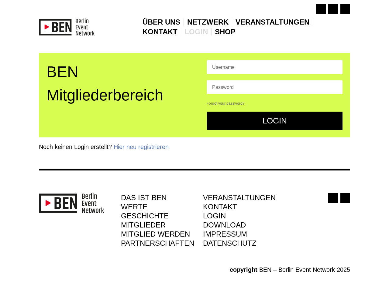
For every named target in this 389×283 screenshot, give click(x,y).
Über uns (161, 22)
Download (224, 226)
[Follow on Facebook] (321, 9)
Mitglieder (143, 226)
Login (275, 120)
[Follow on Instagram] (333, 9)
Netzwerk (208, 22)
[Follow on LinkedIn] (345, 9)
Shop (225, 31)
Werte (134, 208)
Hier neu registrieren (141, 146)
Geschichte (145, 217)
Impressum (225, 235)
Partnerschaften (157, 244)
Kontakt (160, 31)
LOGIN (196, 31)
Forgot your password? (226, 103)
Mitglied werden (155, 235)
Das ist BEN (144, 199)
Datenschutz (229, 244)
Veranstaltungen (272, 22)
